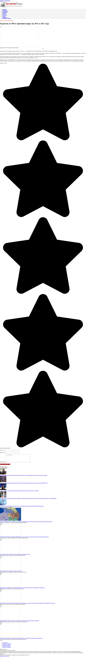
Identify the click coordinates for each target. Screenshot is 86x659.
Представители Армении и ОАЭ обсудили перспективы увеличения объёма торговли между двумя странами (23, 475)
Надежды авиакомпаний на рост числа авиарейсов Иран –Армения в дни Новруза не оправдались (21, 638)
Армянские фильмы (7, 643)
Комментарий (3, 462)
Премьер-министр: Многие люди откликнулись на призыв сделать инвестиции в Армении (19, 620)
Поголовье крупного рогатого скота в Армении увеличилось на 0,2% (15, 554)
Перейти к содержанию (5, 0)
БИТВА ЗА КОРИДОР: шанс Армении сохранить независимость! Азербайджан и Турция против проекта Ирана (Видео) (26, 521)
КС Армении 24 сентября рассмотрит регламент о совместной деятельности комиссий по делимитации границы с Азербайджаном (28, 498)
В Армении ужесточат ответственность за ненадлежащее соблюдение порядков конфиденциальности (22, 506)
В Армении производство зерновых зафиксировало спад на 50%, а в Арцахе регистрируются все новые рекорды (24, 536)
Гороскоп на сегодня (4, 656)
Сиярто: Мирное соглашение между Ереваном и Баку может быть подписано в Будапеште (19, 490)
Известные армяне (6, 644)
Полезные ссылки (6, 646)
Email (1, 452)
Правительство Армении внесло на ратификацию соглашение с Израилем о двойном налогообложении (22, 587)
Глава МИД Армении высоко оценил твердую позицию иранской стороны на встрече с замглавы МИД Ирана (23, 482)
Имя (1, 450)
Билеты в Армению (7, 647)
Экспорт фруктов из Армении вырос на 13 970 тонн (11, 571)
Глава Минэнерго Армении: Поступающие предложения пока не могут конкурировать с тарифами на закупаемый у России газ (27, 603)
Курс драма (5, 642)
